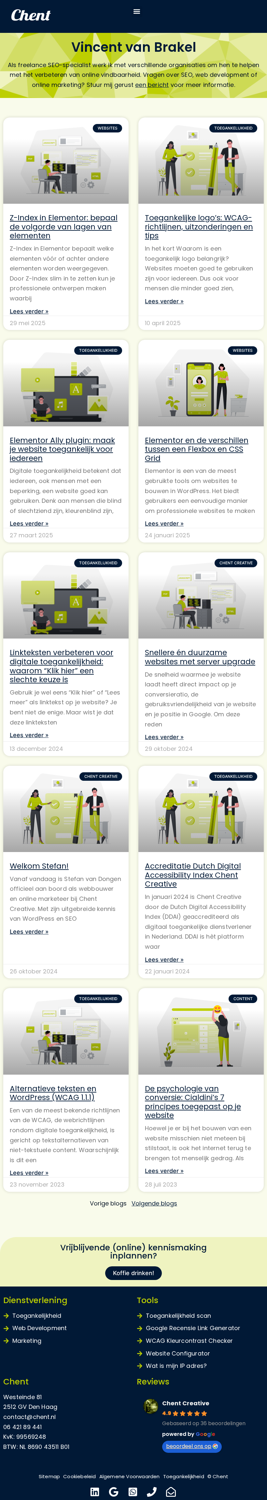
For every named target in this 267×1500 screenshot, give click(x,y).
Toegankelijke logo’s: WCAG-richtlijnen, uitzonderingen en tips (199, 227)
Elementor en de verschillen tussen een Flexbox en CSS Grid (196, 449)
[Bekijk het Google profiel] (114, 1492)
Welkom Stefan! (39, 866)
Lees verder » (29, 311)
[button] (137, 11)
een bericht (152, 85)
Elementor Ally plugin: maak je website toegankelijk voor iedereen (62, 449)
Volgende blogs (154, 1203)
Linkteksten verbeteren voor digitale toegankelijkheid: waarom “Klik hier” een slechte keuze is (61, 666)
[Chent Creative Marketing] (46, 16)
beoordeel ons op (188, 1446)
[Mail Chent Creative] (172, 1492)
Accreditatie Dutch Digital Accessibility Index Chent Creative (193, 875)
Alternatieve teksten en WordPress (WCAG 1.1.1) (53, 1093)
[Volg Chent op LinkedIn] (96, 1492)
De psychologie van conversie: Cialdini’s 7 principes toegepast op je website (193, 1102)
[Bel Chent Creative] (153, 1492)
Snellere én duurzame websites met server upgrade (200, 657)
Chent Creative (185, 1403)
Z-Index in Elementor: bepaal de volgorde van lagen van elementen (64, 227)
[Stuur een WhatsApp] (134, 1492)
